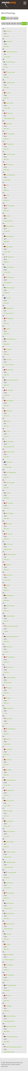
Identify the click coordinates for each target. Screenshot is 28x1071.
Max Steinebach (9, 308)
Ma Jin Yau (10, 113)
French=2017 (7, 231)
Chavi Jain (8, 739)
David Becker (9, 41)
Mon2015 (6, 621)
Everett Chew (9, 647)
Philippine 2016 (7, 549)
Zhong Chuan (11, 790)
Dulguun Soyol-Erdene (11, 1026)
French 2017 (6, 836)
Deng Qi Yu (8, 564)
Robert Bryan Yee (10, 903)
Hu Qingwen (9, 349)
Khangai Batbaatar (12, 985)
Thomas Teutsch (9, 103)
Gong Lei (10, 688)
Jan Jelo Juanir (9, 544)
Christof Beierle (9, 821)
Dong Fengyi (8, 123)
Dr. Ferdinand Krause (10, 780)
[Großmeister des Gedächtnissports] (7, 72)
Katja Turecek (9, 575)
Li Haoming (10, 164)
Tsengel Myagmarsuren (11, 339)
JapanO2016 (6, 395)
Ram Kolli (8, 493)
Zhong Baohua (11, 975)
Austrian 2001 (7, 580)
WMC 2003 (6, 87)
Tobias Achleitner (10, 226)
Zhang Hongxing (11, 729)
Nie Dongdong (11, 893)
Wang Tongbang (9, 400)
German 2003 (7, 57)
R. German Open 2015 (9, 959)
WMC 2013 (6, 139)
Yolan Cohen (8, 359)
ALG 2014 (6, 67)
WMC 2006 (6, 36)
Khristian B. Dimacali (11, 677)
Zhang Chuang (11, 657)
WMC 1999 (6, 939)
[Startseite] (9, 4)
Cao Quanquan (11, 134)
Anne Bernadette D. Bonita (12, 380)
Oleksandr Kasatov (10, 288)
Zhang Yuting (9, 411)
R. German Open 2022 (9, 364)
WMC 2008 (6, 241)
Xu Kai (7, 185)
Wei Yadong (8, 770)
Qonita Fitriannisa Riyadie (12, 626)
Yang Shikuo (10, 318)
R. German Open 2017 (9, 313)
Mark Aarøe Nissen (12, 554)
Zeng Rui (8, 329)
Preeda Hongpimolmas (11, 472)
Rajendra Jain (11, 257)
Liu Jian (9, 995)
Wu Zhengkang (9, 965)
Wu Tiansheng (11, 205)
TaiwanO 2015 (7, 744)
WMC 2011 (6, 570)
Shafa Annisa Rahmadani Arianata (14, 1047)
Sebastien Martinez (10, 831)
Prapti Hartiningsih (10, 482)
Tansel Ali (8, 298)
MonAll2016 (6, 292)
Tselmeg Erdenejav (10, 616)
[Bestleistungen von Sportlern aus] (5, 31)
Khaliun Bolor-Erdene (11, 1016)
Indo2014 (6, 631)
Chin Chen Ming (9, 441)
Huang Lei (8, 216)
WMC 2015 (6, 98)
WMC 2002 (6, 46)
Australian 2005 (7, 467)
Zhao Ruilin (10, 503)
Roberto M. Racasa (10, 605)
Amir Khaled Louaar (10, 62)
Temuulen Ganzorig (10, 154)
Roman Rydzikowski (10, 175)
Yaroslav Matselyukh (10, 862)
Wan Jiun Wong (9, 513)
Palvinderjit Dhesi (10, 913)
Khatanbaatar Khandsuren (12, 636)
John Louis (8, 421)
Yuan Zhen (8, 93)
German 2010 (7, 785)
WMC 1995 (6, 816)
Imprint (18, 1064)
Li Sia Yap (8, 431)
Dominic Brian (9, 718)
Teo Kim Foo (10, 667)
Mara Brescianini (10, 708)
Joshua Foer (8, 31)
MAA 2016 (6, 652)
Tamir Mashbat (9, 883)
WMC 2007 (6, 77)
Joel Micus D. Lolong (10, 852)
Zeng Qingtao (9, 749)
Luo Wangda (9, 1006)
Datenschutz (4, 1066)
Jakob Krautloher (10, 841)
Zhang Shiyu (10, 144)
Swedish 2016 (7, 272)
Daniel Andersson (10, 267)
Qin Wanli (8, 698)
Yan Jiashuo (10, 390)
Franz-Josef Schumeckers (11, 52)
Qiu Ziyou (10, 523)
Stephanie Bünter (10, 236)
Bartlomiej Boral (9, 954)
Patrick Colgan (9, 811)
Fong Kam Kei (11, 277)
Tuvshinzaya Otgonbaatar (12, 1036)
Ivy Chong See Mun (10, 82)
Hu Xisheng (8, 759)
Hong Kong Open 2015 (9, 118)
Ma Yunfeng (10, 370)
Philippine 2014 (7, 682)
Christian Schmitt (10, 800)
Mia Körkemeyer (9, 595)
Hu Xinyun (8, 944)
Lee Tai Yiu (10, 534)
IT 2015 (5, 713)
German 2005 (7, 108)
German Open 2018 (8, 867)
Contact (13, 1064)
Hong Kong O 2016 (8, 221)
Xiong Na (8, 585)
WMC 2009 (6, 149)
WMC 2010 (6, 169)
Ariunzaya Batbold (12, 872)
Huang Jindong (11, 72)
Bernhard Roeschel (10, 452)
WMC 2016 (6, 200)
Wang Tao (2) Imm (10, 924)
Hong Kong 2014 (7, 282)
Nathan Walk (9, 462)
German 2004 (7, 180)
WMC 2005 (6, 498)
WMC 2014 (6, 323)
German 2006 (7, 826)
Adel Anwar (8, 934)
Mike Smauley (9, 246)
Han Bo (7, 195)
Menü (24, 3)
